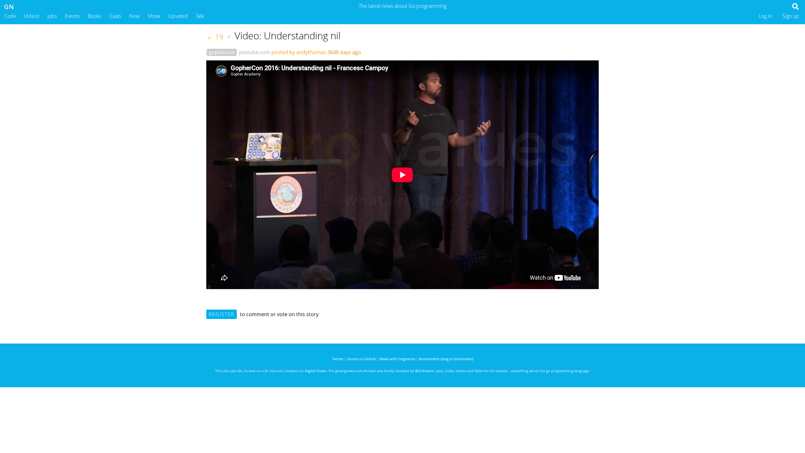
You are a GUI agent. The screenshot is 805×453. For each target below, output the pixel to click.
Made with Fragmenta (397, 358)
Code (10, 16)
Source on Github (361, 358)
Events (72, 16)
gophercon (222, 52)
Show (154, 16)
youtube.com (254, 52)
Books (94, 16)
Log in (765, 16)
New (134, 16)
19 (219, 36)
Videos (31, 16)
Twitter (337, 358)
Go (239, 370)
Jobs (52, 16)
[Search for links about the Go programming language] (796, 8)
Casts (115, 16)
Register (221, 314)
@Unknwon (424, 370)
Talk (200, 16)
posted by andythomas (298, 52)
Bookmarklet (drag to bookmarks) (446, 358)
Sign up (790, 16)
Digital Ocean (315, 370)
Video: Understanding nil (288, 35)
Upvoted (178, 16)
